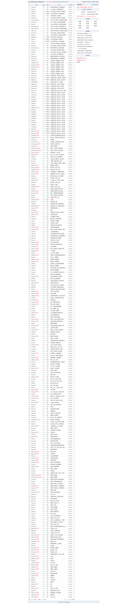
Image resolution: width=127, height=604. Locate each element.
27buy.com (33, 357)
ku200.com (33, 490)
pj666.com (33, 466)
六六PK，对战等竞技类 (55, 515)
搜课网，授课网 (53, 428)
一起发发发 (52, 250)
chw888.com (33, 118)
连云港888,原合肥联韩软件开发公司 (58, 135)
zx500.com (33, 227)
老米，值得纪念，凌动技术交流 (57, 248)
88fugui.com (33, 77)
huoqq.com (33, 319)
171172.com (33, 479)
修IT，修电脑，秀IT (54, 308)
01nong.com (33, 90)
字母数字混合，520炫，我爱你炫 (57, 84)
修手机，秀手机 (53, 468)
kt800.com (33, 255)
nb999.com (33, 171)
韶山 (51, 586)
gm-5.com (33, 43)
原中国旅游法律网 (54, 457)
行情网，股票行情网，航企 (56, 160)
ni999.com (33, 340)
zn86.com (33, 263)
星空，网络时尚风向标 (55, 302)
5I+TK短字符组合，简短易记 (56, 39)
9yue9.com (33, 556)
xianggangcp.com (34, 47)
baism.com (33, 188)
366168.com (33, 60)
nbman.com (33, 519)
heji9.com (33, 289)
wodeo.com (33, 413)
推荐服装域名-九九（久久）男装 (57, 554)
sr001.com (33, 92)
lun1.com (33, 381)
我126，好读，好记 (54, 524)
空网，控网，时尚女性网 (55, 404)
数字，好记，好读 (54, 359)
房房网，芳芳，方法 (54, 197)
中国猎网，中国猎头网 (55, 342)
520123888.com (34, 81)
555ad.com (33, 532)
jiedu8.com (33, 569)
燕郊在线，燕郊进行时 (55, 143)
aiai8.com (33, 154)
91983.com (33, 462)
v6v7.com (33, 596)
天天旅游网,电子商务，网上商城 (57, 233)
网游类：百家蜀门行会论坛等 (56, 188)
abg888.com (33, 107)
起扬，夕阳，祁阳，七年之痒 (56, 400)
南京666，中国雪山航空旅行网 (56, 297)
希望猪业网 (52, 299)
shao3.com (33, 586)
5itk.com (33, 39)
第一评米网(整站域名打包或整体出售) (36, 1)
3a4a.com (33, 355)
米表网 (87, 27)
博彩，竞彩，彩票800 (55, 304)
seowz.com (33, 349)
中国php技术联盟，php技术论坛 (57, 280)
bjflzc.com (33, 455)
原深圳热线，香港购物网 (55, 464)
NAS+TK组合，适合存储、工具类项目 (58, 52)
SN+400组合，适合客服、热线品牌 (57, 11)
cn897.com (33, 214)
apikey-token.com (35, 28)
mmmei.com (33, 370)
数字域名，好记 (53, 549)
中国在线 (52, 545)
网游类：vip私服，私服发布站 (56, 329)
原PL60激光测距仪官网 (55, 438)
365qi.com (33, 216)
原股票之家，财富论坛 (55, 331)
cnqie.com (33, 363)
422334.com (33, 66)
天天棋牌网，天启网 (54, 216)
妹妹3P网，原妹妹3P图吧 (55, 218)
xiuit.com (33, 308)
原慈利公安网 (53, 460)
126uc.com (33, 231)
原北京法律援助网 (54, 455)
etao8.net (33, 485)
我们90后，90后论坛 (54, 376)
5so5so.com (33, 539)
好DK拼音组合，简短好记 (55, 15)
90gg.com (33, 222)
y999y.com (33, 105)
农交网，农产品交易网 (55, 372)
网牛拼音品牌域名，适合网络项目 (57, 7)
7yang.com (33, 400)
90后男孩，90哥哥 (54, 222)
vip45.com (33, 329)
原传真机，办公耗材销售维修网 (57, 263)
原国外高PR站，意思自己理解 (56, 496)
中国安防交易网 (53, 214)
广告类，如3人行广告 (55, 532)
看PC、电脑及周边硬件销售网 (56, 193)
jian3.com (33, 274)
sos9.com (33, 267)
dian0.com (33, 351)
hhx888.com (33, 113)
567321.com (33, 534)
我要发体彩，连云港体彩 (55, 592)
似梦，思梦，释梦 (54, 385)
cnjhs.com (33, 445)
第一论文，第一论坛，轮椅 (56, 381)
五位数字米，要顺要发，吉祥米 (57, 62)
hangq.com (33, 160)
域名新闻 (88, 31)
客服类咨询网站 (53, 323)
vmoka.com (33, 417)
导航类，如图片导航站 (55, 492)
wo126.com (33, 524)
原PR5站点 (52, 432)
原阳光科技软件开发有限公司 (56, 321)
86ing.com (33, 545)
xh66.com (33, 312)
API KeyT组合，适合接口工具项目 (57, 32)
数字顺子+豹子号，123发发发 (56, 81)
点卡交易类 (52, 579)
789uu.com (33, 261)
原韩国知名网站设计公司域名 (56, 190)
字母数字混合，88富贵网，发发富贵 (58, 77)
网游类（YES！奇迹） (55, 517)
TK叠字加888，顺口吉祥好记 (56, 37)
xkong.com (33, 302)
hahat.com (33, 316)
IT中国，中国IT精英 (54, 291)
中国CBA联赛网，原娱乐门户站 (57, 325)
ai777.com (33, 434)
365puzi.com (34, 88)
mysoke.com (33, 428)
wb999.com (33, 259)
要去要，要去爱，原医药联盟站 (57, 479)
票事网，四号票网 (54, 415)
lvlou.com (33, 472)
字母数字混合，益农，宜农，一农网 (58, 90)
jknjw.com (33, 389)
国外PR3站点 (53, 451)
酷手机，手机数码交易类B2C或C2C (58, 526)
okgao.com (33, 163)
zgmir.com (33, 470)
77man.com (33, 543)
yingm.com (33, 158)
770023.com (33, 71)
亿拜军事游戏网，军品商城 (56, 276)
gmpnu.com (33, 451)
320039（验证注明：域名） (93, 14)
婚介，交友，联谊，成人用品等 (57, 154)
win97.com (33, 248)
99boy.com (33, 554)
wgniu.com (33, 7)
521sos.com (33, 440)
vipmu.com (33, 590)
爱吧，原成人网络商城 (55, 278)
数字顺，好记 (53, 541)
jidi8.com (33, 566)
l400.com (33, 323)
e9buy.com (33, 276)
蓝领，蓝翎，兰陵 (54, 383)
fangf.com (33, 197)
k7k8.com (33, 577)
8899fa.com (33, 79)
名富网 (95, 21)
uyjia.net (33, 146)
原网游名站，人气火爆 (55, 152)
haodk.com (33, 15)
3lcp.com (33, 41)
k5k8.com (33, 575)
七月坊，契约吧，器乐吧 (55, 344)
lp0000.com (33, 96)
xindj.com (33, 334)
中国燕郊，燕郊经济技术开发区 (57, 141)
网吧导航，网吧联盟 (54, 259)
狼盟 (51, 210)
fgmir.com (33, 336)
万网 (80, 23)
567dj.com (33, 504)
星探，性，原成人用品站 (55, 378)
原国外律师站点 (53, 449)
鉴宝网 (51, 558)
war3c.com (33, 511)
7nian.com (33, 391)
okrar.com (33, 208)
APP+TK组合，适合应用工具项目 (57, 49)
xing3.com (33, 378)
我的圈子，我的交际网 (55, 413)
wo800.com (33, 331)
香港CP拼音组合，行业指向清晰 (57, 47)
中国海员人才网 (53, 201)
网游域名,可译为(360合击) (55, 537)
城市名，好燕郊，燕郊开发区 (56, 148)
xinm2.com (33, 244)
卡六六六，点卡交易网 (55, 366)
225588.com (33, 169)
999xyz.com (33, 133)
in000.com (33, 103)
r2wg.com (33, 173)
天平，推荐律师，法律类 (55, 393)
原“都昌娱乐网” (53, 498)
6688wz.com (33, 530)
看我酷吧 (52, 575)
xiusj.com (33, 468)
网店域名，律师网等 (54, 265)
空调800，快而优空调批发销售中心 (57, 255)
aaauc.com (33, 175)
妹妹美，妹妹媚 (53, 370)
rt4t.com (33, 436)
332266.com (33, 137)
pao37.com (33, 443)
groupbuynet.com (34, 477)
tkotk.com (33, 54)
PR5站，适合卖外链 (54, 398)
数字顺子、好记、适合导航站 (56, 534)
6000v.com (33, 314)
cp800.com (33, 304)
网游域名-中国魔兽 (54, 547)
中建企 (51, 406)
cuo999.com (33, 122)
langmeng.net (34, 58)
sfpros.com (33, 432)
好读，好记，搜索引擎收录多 (56, 355)
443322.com (33, 205)
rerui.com (33, 306)
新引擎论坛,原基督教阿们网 (56, 244)
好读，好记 (52, 494)
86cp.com (33, 212)
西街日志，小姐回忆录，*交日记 (57, 396)
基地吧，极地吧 (53, 566)
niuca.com (33, 272)
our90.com (33, 376)
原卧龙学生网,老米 (54, 282)
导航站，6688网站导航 (55, 530)
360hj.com (33, 537)
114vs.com (33, 464)
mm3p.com (33, 218)
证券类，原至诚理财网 (55, 462)
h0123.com (33, 564)
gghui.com (33, 423)
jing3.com (33, 571)
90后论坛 (52, 560)
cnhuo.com (33, 229)
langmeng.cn (33, 56)
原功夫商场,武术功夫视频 (55, 237)
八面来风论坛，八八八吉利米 (56, 425)
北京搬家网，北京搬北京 (55, 430)
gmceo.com (33, 45)
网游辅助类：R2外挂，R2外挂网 (57, 173)
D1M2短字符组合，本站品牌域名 (57, 13)
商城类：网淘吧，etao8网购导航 (57, 485)
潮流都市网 (52, 410)
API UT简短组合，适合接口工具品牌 (58, 34)
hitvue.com (33, 453)
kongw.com (33, 404)
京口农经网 (52, 389)
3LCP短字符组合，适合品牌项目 (57, 41)
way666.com (33, 126)
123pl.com (33, 184)
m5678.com (33, 494)
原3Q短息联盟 (53, 246)
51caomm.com (34, 86)
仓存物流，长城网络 (54, 220)
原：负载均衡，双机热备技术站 (57, 287)
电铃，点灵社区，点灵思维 (56, 351)
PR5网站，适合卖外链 (55, 419)
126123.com (33, 492)
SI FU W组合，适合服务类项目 (56, 9)
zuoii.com (33, 310)
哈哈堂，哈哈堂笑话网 (55, 316)
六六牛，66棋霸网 (54, 257)
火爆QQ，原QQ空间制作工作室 (57, 319)
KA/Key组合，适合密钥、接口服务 (57, 17)
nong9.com (33, 372)
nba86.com (33, 295)
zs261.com (33, 408)
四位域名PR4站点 (54, 436)
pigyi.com (33, 299)
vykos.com (33, 398)
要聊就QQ (52, 594)
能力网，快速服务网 (54, 269)
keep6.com (33, 496)
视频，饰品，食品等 (54, 500)
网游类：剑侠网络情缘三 (55, 274)
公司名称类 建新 (53, 507)
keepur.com (33, 449)
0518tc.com (33, 592)
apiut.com (33, 34)
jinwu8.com (33, 573)
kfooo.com (33, 237)
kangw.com (33, 293)
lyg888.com (33, 135)
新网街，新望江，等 (54, 502)
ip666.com (33, 156)
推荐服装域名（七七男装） (56, 543)
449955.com (33, 186)
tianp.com (33, 393)
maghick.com (34, 419)
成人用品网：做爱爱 (54, 310)
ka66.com (33, 579)
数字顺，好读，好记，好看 (56, 346)
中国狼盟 (52, 139)
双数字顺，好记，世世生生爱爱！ (57, 205)
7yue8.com (33, 344)
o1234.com (33, 346)
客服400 (52, 581)
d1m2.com (33, 13)
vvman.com (33, 265)
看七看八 (52, 577)
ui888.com (33, 225)
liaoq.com (33, 584)
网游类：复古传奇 (54, 336)
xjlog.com (33, 396)
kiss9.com (33, 252)
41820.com (33, 62)
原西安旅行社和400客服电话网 (56, 203)
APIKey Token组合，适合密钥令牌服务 (58, 28)
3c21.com (33, 481)
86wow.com (33, 547)
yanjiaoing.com (34, 143)
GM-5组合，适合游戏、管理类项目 (57, 43)
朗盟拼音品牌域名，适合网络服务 (57, 58)
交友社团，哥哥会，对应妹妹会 (57, 423)
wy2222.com (33, 94)
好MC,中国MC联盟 (54, 242)
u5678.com (33, 588)
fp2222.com (33, 99)
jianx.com (33, 507)
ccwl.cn (32, 220)
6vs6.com (33, 515)
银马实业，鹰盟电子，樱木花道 (57, 158)
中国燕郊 (78, 62)
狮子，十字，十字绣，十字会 (56, 387)
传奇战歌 (52, 470)
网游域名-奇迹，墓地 (54, 590)
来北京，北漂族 (53, 509)
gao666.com (33, 124)
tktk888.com (33, 37)
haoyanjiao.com (34, 150)
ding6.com (33, 190)
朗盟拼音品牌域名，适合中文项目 (57, 56)
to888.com (33, 250)
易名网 (79, 21)
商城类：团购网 (53, 475)
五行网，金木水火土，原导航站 (57, 284)
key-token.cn (34, 22)
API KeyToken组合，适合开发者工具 (58, 26)
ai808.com (33, 278)
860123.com (33, 201)
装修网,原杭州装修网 (54, 227)
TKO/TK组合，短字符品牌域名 (56, 54)
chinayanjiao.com (34, 141)
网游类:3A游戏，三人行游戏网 (56, 175)
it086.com (33, 291)
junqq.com (33, 513)
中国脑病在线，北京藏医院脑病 (57, 171)
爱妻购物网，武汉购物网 (55, 357)
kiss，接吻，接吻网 (54, 252)
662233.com (33, 199)
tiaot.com (33, 522)
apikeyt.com (33, 30)
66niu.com (33, 257)
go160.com (33, 562)
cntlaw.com (33, 457)
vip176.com (33, 152)
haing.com (33, 361)
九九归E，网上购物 (54, 402)
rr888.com (33, 180)
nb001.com (33, 240)
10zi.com (33, 387)
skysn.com (33, 327)
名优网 (95, 25)
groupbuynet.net (34, 475)
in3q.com (33, 246)
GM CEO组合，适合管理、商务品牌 (58, 45)
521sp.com (33, 500)
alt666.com (33, 109)
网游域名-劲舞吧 (53, 573)
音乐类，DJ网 (53, 504)
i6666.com (33, 321)
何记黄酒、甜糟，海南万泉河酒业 (57, 289)
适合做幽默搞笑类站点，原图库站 (57, 361)
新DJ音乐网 (52, 334)
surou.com (33, 374)
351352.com (33, 64)
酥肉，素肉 (52, 374)
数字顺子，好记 (53, 552)
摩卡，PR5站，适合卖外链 (56, 417)
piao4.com (33, 415)
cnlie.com (33, 342)
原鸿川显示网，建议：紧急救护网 (57, 267)
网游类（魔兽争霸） (54, 511)
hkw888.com (33, 111)
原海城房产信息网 (54, 440)
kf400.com (33, 581)
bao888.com (33, 558)
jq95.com (33, 406)
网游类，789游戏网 (54, 261)
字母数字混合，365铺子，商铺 (56, 88)
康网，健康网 (53, 293)
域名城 (87, 21)
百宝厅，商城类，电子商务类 (56, 195)
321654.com (33, 178)
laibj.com (33, 509)
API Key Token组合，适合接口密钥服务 (58, 19)
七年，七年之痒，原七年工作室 (57, 391)
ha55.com (33, 483)
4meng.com (33, 385)
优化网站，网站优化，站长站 (56, 349)
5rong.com (33, 282)
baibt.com (33, 195)
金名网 (95, 23)
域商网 (79, 25)
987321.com (33, 552)
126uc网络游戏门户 (54, 231)
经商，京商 (52, 571)
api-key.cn (33, 24)
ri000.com (33, 120)
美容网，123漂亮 (54, 184)
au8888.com (33, 101)
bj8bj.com (33, 430)
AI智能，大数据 (53, 434)
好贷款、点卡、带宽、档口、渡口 (57, 447)
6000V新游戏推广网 (54, 314)
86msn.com (33, 528)
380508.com (33, 69)
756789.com (33, 541)
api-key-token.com (35, 19)
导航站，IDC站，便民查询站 (56, 156)
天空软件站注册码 (54, 327)
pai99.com (33, 165)
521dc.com (33, 498)
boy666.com (33, 75)
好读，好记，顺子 (54, 564)
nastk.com (33, 52)
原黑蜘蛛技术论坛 (54, 208)
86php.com (33, 280)
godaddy (87, 25)
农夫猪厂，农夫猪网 (54, 368)
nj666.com (33, 297)
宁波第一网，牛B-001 (55, 240)
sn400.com (33, 11)
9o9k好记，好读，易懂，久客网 (57, 421)
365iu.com (33, 233)
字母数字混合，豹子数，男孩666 (57, 75)
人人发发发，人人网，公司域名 (57, 180)
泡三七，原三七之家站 (55, 443)
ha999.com (33, 287)
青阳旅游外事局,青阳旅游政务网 (57, 445)
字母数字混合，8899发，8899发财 (57, 79)
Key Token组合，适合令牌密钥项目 (57, 22)
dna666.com (33, 128)
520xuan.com (34, 84)
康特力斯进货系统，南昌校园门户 (57, 340)
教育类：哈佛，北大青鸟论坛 (56, 483)
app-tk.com (33, 49)
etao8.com (33, 487)
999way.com (33, 131)
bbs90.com (33, 560)
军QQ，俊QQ (53, 513)
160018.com (33, 73)
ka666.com (33, 366)
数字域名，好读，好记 (55, 167)
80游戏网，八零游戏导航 (55, 353)
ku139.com (33, 526)
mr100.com (33, 235)
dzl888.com (33, 116)
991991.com (33, 167)
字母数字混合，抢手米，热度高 (57, 86)
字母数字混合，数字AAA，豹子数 (57, 92)
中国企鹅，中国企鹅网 (55, 363)
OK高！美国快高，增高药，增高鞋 (57, 163)
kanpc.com (33, 193)
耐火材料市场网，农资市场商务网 (57, 235)
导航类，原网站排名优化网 (56, 481)
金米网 (79, 27)
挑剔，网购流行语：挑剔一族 (56, 522)
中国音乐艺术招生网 (54, 408)
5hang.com (33, 284)
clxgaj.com (33, 460)
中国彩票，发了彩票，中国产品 (57, 212)
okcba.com (33, 325)
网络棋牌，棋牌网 (54, 165)
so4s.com (33, 338)
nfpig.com (33, 368)
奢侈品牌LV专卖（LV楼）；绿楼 (57, 472)
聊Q (51, 584)
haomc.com (33, 242)
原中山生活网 (53, 490)
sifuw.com (33, 9)
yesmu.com (33, 517)
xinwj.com (33, 502)
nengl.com (33, 269)
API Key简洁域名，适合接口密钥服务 (58, 24)
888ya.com (33, 425)
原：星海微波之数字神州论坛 (56, 312)
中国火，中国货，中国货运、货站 (57, 229)
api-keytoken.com (35, 26)
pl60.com (33, 438)
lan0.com (33, 383)
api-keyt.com (34, 32)
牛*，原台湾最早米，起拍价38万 (57, 272)
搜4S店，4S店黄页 (54, 338)
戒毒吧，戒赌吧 (53, 569)
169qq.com (33, 594)
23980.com (33, 359)
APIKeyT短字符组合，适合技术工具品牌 (59, 30)
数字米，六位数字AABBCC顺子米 (57, 137)
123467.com (33, 182)
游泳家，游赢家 (53, 146)
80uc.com (33, 353)
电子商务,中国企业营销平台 (56, 225)
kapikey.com (33, 17)
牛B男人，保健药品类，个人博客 (57, 519)
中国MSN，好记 (53, 528)
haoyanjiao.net (34, 148)
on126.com (33, 410)
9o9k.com (33, 421)
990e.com (33, 402)
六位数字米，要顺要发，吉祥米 (57, 60)
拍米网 (87, 23)
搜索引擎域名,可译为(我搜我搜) (57, 539)
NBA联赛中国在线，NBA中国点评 (57, 295)
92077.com (33, 549)
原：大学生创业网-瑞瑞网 (55, 306)
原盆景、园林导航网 (54, 466)
